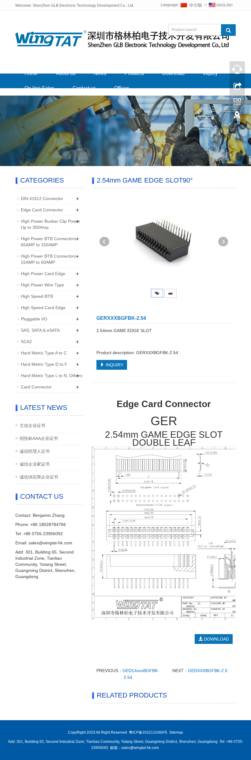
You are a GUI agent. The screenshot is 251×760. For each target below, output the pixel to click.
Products (134, 73)
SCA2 (26, 341)
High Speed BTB (37, 296)
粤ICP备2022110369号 (148, 732)
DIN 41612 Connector (42, 198)
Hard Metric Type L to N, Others (51, 375)
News (100, 73)
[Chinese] (192, 5)
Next (223, 242)
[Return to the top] (237, 117)
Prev (104, 242)
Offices (121, 88)
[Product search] (228, 30)
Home (31, 73)
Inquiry (210, 73)
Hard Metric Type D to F (44, 364)
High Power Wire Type (42, 284)
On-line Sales (39, 88)
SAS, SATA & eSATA (40, 330)
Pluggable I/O (34, 318)
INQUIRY (113, 364)
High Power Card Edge (43, 273)
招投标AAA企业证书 (39, 438)
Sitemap (176, 732)
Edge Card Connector (42, 209)
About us (65, 73)
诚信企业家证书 (35, 464)
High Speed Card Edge (43, 307)
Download (173, 73)
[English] (221, 5)
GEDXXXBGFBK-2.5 (207, 670)
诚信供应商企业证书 (39, 477)
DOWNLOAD (216, 639)
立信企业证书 (32, 425)
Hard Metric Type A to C (44, 352)
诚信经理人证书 (35, 451)
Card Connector (36, 386)
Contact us (84, 88)
